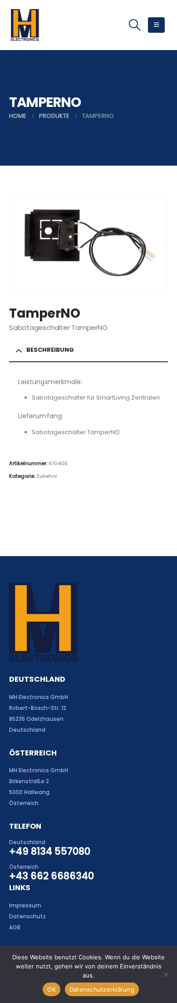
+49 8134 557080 (49, 851)
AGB (14, 927)
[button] (135, 25)
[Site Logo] (24, 25)
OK (51, 989)
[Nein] (165, 974)
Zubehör (46, 476)
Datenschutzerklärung (101, 989)
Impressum (25, 905)
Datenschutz (27, 916)
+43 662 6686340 (51, 875)
